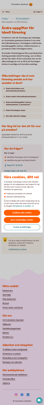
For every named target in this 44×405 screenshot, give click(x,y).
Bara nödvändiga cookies (22, 220)
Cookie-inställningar (22, 227)
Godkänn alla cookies (22, 212)
